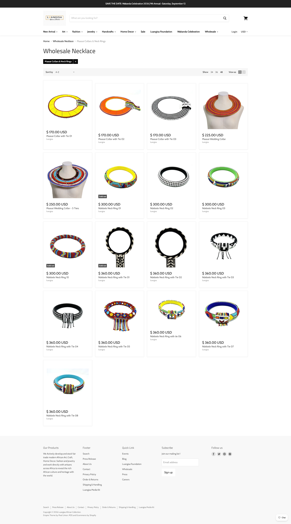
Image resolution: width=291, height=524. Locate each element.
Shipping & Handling (92, 484)
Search (86, 453)
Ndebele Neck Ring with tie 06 (165, 336)
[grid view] (239, 72)
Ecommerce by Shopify (86, 515)
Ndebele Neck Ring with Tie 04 (62, 346)
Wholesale (210, 31)
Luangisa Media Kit (91, 489)
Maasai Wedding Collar (214, 139)
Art (64, 31)
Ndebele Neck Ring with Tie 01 (113, 277)
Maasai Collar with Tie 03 (163, 139)
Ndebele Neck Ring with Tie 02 (166, 277)
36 (216, 72)
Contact (86, 469)
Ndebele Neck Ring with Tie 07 (218, 346)
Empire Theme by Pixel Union (55, 515)
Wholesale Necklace (63, 41)
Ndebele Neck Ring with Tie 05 (114, 346)
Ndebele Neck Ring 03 (213, 208)
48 (221, 72)
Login (234, 31)
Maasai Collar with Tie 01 (59, 136)
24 (212, 72)
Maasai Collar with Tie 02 (111, 139)
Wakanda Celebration (188, 31)
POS (71, 515)
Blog (124, 459)
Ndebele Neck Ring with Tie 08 (62, 415)
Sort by (49, 72)
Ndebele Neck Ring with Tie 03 (218, 277)
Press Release (89, 459)
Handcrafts (108, 31)
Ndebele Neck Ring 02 (161, 208)
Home (46, 41)
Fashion (76, 31)
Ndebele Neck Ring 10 (57, 277)
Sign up (168, 472)
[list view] (243, 72)
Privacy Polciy (89, 474)
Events (125, 453)
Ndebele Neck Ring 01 (109, 208)
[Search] (225, 18)
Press (124, 474)
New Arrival (49, 31)
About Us (87, 464)
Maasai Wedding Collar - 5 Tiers (62, 208)
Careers (125, 479)
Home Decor (127, 31)
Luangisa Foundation (161, 31)
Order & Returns (90, 479)
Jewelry (91, 31)
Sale (143, 31)
